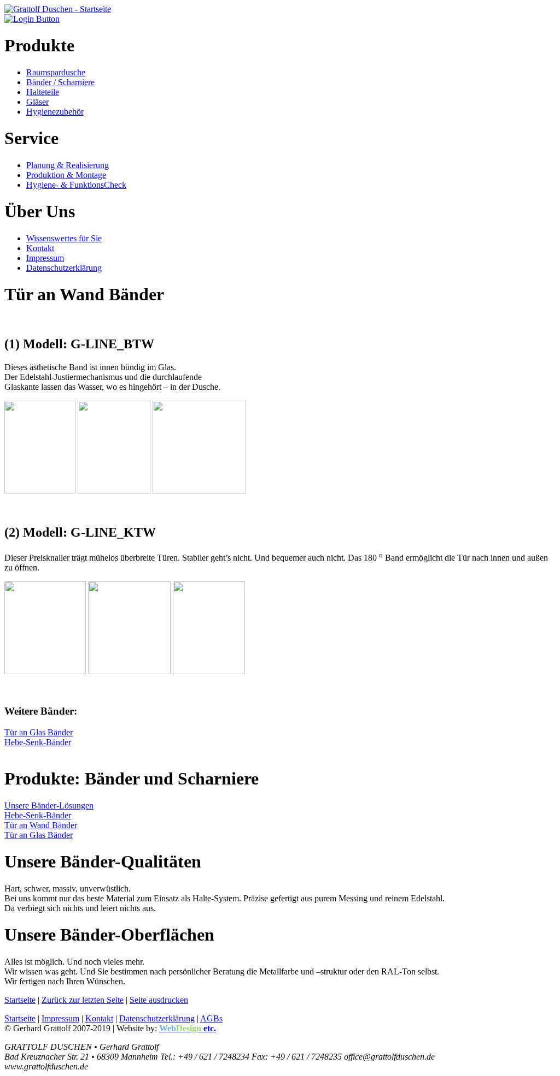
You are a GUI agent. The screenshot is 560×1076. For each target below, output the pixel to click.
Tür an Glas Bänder (38, 732)
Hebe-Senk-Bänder (37, 742)
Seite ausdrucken (159, 999)
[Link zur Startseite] (57, 9)
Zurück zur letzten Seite (83, 999)
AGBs (211, 1018)
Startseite (20, 999)
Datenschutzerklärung (157, 1018)
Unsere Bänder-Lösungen (49, 805)
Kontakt (99, 1018)
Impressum (60, 1018)
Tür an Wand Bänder (40, 825)
